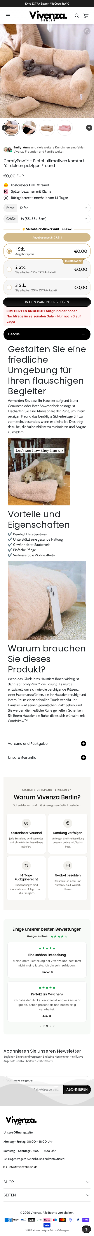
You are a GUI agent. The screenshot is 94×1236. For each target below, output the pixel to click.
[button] (12, 15)
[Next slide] (89, 128)
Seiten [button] (9, 1195)
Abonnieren (77, 1089)
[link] (47, 976)
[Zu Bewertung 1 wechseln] (40, 1026)
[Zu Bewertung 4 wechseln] (50, 1026)
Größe (11, 219)
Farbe (10, 208)
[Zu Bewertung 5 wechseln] (53, 1026)
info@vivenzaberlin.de (23, 1167)
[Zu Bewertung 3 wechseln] (47, 1026)
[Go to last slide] (5, 128)
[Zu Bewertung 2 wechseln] (44, 1026)
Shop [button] (8, 1182)
